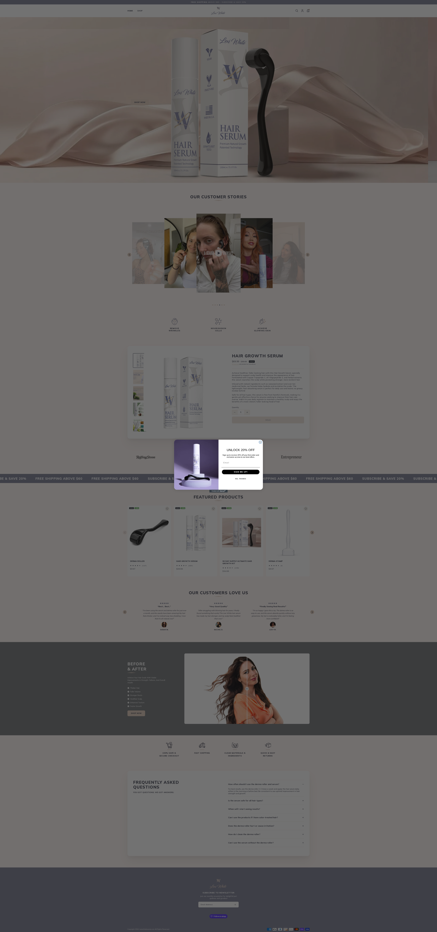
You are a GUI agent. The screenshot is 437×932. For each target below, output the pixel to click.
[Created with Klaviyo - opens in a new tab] (218, 491)
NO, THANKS (240, 479)
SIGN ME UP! (241, 472)
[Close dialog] (260, 442)
